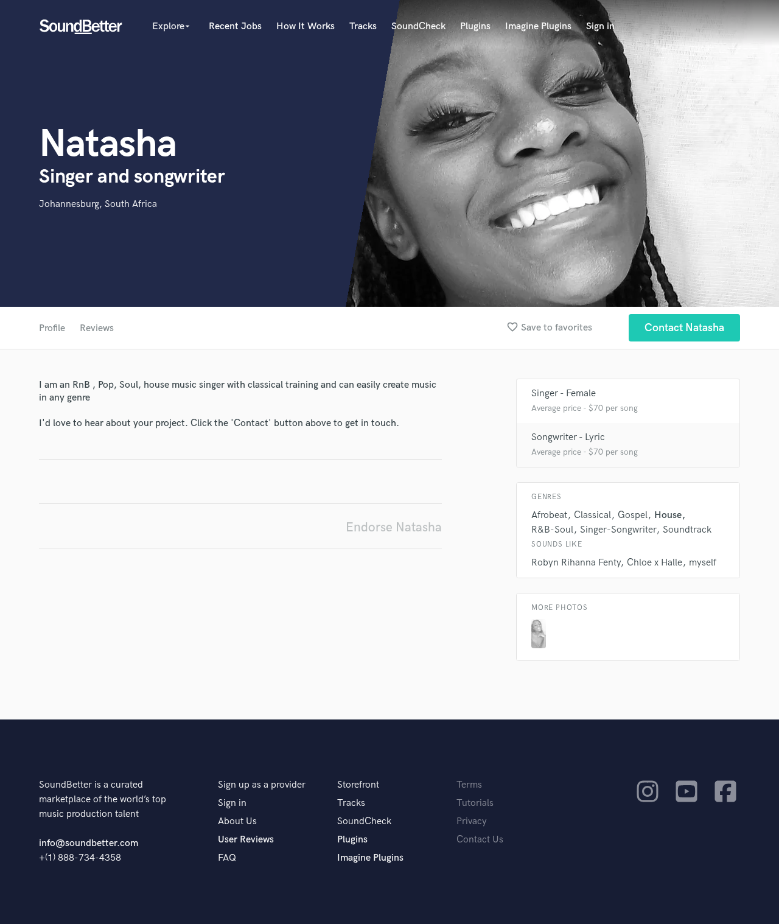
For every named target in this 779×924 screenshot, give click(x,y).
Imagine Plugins (538, 26)
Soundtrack (687, 530)
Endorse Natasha (394, 527)
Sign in (600, 26)
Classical (592, 515)
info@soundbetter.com (88, 843)
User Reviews (246, 839)
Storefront (358, 785)
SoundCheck (418, 26)
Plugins (475, 26)
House (668, 515)
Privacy (471, 821)
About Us (237, 821)
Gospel (633, 515)
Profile (52, 328)
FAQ (227, 858)
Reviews (97, 328)
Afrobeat (549, 515)
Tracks (363, 26)
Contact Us (479, 839)
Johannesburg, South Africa (98, 204)
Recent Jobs (235, 26)
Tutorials (475, 803)
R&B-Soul (552, 530)
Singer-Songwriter (618, 530)
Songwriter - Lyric (568, 437)
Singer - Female (563, 393)
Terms (469, 785)
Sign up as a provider (262, 785)
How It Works (305, 26)
